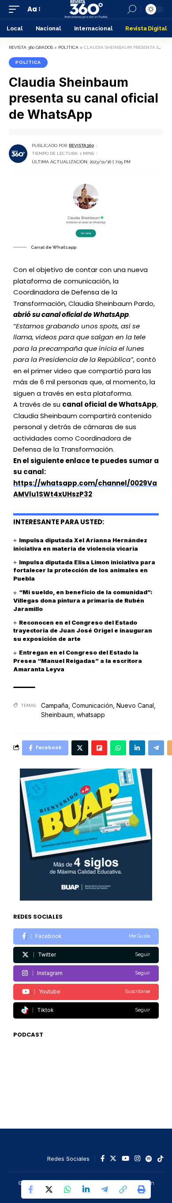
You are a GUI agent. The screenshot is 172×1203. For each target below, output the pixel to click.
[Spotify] (149, 1159)
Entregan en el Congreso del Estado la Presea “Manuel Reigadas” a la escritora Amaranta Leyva (77, 661)
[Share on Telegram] (104, 1189)
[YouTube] (125, 1159)
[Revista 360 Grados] (86, 9)
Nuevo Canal (135, 705)
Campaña (54, 705)
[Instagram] (86, 973)
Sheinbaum (57, 714)
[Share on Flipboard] (99, 747)
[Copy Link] (123, 1189)
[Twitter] (86, 955)
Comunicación (92, 705)
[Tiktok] (86, 1010)
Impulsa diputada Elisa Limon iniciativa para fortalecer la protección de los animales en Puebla (84, 570)
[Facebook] (86, 936)
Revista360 (81, 145)
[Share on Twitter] (49, 1189)
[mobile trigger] (16, 9)
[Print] (141, 1189)
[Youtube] (86, 992)
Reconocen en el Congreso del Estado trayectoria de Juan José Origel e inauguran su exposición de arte (82, 631)
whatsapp (91, 714)
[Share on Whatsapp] (67, 1189)
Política (28, 62)
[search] (131, 9)
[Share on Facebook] (30, 1189)
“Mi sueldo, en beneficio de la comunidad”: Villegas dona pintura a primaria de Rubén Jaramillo (83, 600)
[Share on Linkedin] (86, 1189)
